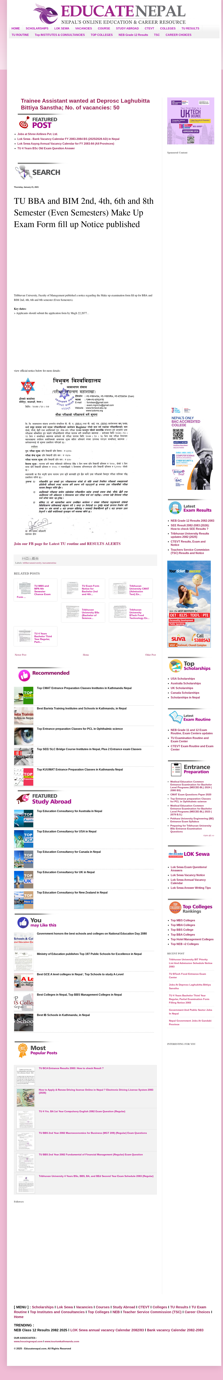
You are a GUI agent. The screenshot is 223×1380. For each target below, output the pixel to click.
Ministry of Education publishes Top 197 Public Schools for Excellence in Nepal (89, 953)
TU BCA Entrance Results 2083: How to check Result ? (71, 1068)
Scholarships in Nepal (185, 697)
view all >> (208, 835)
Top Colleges (98, 1312)
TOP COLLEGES (102, 34)
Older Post (150, 654)
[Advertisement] (114, 68)
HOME (15, 28)
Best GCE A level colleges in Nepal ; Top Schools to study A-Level (80, 974)
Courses (103, 1307)
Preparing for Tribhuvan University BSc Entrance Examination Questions (190, 828)
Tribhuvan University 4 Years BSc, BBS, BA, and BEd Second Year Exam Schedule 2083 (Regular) (96, 1176)
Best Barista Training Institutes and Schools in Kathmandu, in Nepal (81, 708)
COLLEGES (168, 28)
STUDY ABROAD (127, 28)
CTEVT (149, 28)
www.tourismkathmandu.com (62, 1341)
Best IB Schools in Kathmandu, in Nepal (63, 1015)
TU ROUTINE (20, 34)
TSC (157, 34)
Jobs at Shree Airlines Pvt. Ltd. (37, 134)
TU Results (179, 1307)
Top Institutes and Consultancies (57, 1312)
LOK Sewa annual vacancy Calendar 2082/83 (107, 1330)
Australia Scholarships (186, 683)
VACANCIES (83, 28)
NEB (116, 1312)
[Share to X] (30, 558)
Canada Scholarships (185, 692)
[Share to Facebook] (33, 558)
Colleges (160, 1307)
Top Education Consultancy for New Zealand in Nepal (72, 892)
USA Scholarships (183, 678)
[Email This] (23, 558)
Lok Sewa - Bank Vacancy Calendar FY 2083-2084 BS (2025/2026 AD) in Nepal (68, 138)
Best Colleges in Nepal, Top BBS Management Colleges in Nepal (79, 994)
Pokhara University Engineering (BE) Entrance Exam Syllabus (192, 820)
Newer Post (20, 654)
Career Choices (197, 1312)
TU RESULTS (190, 28)
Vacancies (84, 1307)
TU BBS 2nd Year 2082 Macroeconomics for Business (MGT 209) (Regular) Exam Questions (93, 1133)
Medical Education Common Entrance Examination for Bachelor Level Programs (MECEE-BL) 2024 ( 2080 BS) (191, 786)
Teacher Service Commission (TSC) (153, 1312)
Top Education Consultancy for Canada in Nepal (69, 851)
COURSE (104, 28)
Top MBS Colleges (183, 920)
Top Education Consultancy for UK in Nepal (66, 872)
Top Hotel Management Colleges (192, 939)
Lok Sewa (65, 1307)
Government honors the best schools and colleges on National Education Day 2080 (92, 933)
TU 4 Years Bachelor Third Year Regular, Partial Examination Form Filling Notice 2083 (189, 999)
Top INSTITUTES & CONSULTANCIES (60, 34)
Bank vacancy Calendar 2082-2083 (175, 1330)
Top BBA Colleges (183, 934)
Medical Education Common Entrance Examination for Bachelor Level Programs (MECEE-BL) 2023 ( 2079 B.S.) (191, 810)
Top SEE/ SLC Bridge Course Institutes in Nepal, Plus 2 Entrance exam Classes (89, 749)
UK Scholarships (182, 688)
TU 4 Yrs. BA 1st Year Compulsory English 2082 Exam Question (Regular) (82, 1111)
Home (86, 654)
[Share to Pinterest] (37, 558)
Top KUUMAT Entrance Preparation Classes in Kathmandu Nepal (80, 769)
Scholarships (43, 1307)
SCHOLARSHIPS (37, 28)
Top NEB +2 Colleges (185, 944)
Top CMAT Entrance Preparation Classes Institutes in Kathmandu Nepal (84, 688)
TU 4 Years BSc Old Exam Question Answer (46, 148)
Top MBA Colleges (183, 925)
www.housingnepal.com (28, 1341)
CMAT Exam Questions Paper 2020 (190, 794)
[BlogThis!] (27, 558)
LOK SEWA (61, 28)
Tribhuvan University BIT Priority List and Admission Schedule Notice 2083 (190, 963)
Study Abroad (124, 1307)
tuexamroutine (49, 562)
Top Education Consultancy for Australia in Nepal (69, 811)
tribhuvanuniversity (32, 562)
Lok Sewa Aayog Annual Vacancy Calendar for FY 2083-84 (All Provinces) (65, 143)
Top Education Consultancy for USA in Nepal (66, 831)
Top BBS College (182, 929)
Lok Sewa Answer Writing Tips (191, 887)
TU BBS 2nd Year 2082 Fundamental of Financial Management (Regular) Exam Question (91, 1154)
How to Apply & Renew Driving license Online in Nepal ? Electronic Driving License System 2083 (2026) (96, 1091)
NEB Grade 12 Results (133, 34)
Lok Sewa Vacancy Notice (188, 875)
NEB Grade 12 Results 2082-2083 (192, 520)
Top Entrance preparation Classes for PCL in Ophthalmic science (80, 728)
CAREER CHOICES (178, 34)
